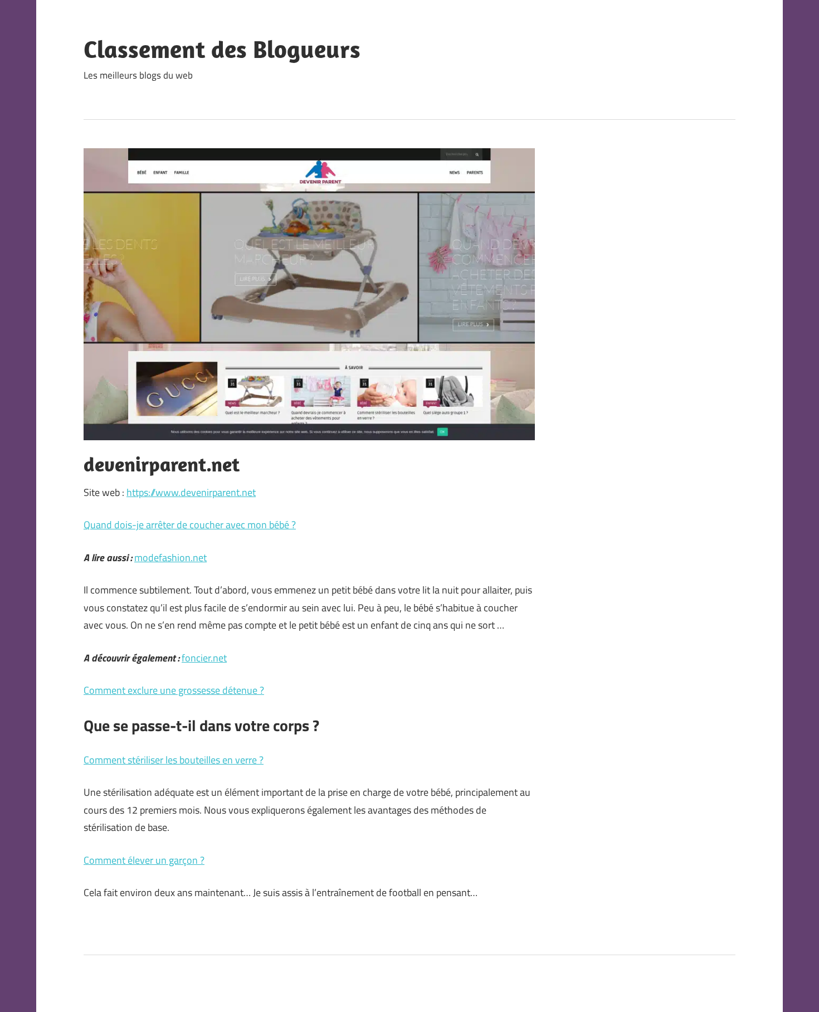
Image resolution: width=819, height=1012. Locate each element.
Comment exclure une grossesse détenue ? (174, 690)
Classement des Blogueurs (222, 49)
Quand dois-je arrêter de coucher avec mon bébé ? (190, 524)
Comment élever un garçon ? (144, 860)
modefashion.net (170, 557)
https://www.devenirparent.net (191, 492)
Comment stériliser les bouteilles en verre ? (174, 759)
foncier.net (204, 657)
